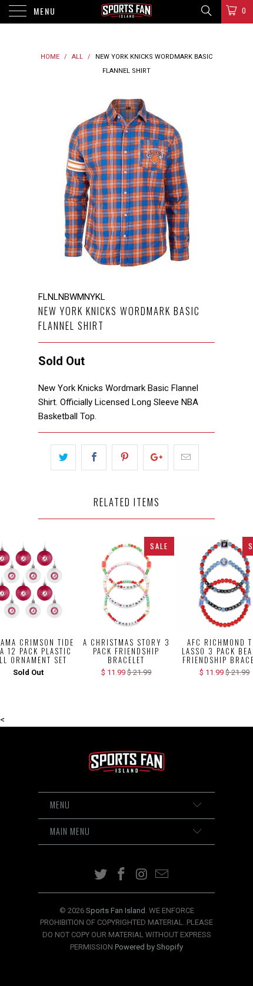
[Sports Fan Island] (127, 12)
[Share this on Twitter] (63, 457)
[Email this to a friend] (186, 457)
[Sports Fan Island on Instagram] (142, 875)
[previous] (49, 184)
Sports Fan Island (115, 910)
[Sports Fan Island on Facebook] (122, 875)
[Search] (205, 11)
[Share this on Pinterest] (124, 457)
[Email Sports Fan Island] (162, 875)
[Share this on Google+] (155, 457)
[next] (203, 184)
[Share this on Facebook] (93, 457)
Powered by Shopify (149, 946)
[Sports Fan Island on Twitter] (101, 875)
